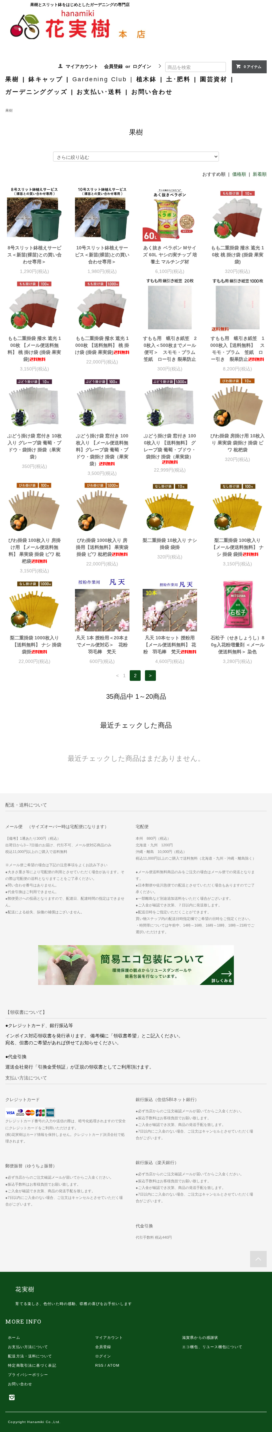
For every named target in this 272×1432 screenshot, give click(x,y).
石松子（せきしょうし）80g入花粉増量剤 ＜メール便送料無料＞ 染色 (237, 644)
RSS (99, 1365)
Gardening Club (99, 79)
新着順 (260, 174)
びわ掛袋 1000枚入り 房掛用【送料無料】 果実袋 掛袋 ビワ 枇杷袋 (102, 547)
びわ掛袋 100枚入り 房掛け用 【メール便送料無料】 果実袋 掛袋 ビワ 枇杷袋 (34, 551)
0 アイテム (252, 67)
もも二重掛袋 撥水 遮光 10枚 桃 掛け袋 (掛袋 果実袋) (237, 254)
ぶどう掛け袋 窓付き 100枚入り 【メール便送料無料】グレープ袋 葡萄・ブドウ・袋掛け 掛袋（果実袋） (102, 449)
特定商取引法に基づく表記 (32, 1365)
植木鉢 (146, 79)
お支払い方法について (28, 1347)
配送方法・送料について (30, 1356)
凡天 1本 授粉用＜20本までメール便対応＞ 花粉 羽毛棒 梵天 (102, 644)
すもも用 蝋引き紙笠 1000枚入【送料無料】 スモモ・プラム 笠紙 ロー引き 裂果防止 (237, 349)
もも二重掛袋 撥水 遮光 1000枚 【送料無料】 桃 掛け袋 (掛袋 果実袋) (102, 345)
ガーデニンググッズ (36, 92)
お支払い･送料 (99, 92)
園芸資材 (214, 79)
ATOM (113, 1365)
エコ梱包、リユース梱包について (212, 1347)
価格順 (239, 174)
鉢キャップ (46, 79)
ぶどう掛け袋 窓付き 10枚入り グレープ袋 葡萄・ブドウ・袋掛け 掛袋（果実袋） (34, 446)
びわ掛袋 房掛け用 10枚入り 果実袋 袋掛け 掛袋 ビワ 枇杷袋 (237, 442)
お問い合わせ (152, 92)
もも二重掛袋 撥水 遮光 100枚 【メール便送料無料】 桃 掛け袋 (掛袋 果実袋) (34, 349)
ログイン (142, 66)
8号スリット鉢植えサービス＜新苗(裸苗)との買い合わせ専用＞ (34, 254)
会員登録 (113, 66)
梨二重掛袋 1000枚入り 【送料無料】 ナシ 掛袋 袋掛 (34, 644)
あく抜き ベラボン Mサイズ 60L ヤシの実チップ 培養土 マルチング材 (170, 254)
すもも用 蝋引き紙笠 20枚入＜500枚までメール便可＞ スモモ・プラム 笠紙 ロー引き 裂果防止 (170, 349)
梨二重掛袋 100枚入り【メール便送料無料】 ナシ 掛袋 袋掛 (237, 547)
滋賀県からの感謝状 (200, 1337)
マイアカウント (82, 66)
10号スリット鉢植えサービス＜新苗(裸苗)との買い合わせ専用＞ (102, 254)
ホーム (14, 1337)
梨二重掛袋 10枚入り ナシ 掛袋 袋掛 (170, 544)
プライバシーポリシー (28, 1375)
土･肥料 (178, 79)
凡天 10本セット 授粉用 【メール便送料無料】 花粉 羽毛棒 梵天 (169, 644)
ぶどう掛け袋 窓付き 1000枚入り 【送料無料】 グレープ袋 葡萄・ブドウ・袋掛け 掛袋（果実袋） (170, 446)
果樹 (12, 79)
